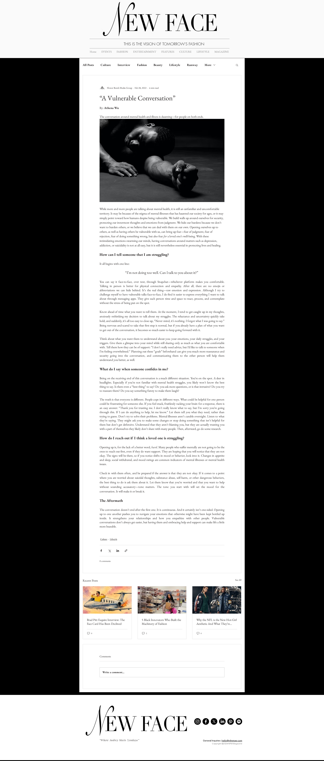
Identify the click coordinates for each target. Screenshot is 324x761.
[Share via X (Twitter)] (109, 550)
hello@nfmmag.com (232, 740)
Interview (124, 65)
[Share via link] (126, 550)
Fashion (142, 65)
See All (238, 579)
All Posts (88, 65)
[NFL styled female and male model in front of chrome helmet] (216, 600)
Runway (192, 65)
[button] (237, 65)
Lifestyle (174, 65)
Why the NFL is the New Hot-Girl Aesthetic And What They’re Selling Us (216, 622)
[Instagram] (197, 721)
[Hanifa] (162, 600)
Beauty (158, 65)
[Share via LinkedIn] (117, 550)
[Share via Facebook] (101, 550)
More (208, 65)
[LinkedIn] (222, 721)
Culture (106, 65)
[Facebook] (205, 721)
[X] (214, 721)
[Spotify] (239, 721)
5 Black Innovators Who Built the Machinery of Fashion (161, 622)
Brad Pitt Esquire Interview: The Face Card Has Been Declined (106, 622)
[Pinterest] (230, 721)
